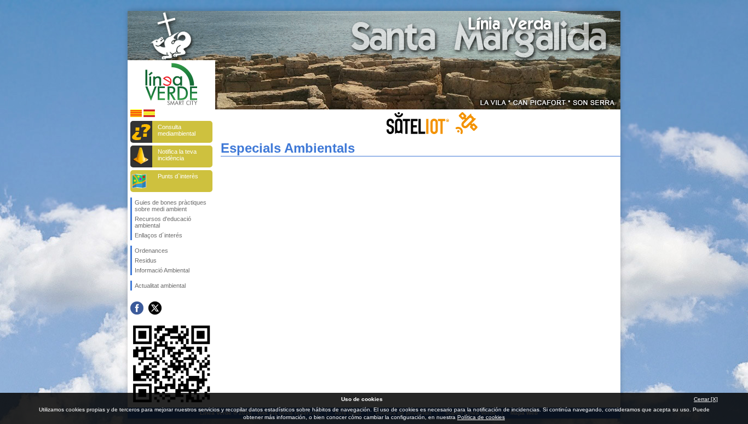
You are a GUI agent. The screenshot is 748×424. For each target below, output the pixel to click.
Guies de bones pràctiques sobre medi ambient (170, 205)
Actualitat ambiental (160, 285)
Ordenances (151, 250)
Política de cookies (481, 417)
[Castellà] (149, 115)
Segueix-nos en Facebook (136, 308)
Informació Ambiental (162, 270)
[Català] (136, 115)
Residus (146, 260)
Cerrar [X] (706, 399)
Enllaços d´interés (158, 235)
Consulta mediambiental (176, 130)
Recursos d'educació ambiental (163, 222)
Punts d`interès (178, 176)
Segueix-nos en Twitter (155, 308)
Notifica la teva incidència (177, 154)
